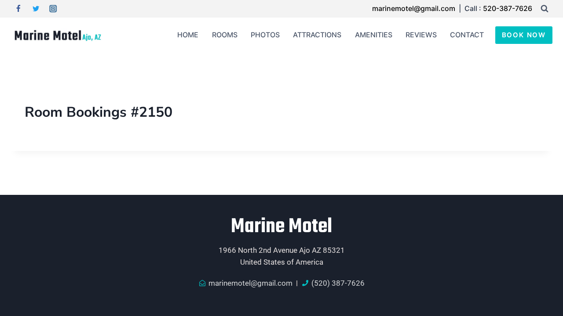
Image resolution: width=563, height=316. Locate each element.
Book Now (524, 35)
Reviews (421, 34)
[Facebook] (18, 9)
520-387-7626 (507, 8)
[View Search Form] (544, 9)
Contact (467, 34)
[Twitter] (36, 9)
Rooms (225, 34)
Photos (265, 34)
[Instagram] (53, 9)
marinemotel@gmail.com (414, 8)
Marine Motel (281, 227)
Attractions (317, 34)
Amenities (373, 34)
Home (187, 34)
